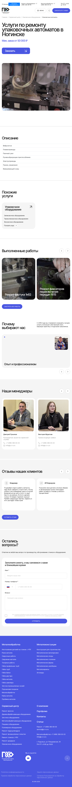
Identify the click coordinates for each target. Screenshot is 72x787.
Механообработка (8, 692)
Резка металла (7, 653)
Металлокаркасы (43, 669)
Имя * (7, 570)
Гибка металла (7, 679)
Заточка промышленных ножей (13, 686)
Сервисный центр (10, 706)
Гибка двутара (7, 676)
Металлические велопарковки (48, 653)
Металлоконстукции (46, 644)
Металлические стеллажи (46, 659)
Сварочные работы (9, 656)
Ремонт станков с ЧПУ (10, 737)
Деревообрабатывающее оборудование (16, 714)
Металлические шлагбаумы (47, 666)
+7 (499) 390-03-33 (13, 443)
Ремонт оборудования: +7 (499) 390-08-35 (29, 4)
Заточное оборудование (10, 717)
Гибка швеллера (7, 683)
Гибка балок (6, 673)
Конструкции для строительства (48, 649)
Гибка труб (6, 669)
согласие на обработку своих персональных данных (27, 614)
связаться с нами (61, 10)
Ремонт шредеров (8, 741)
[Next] (67, 250)
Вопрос (7, 593)
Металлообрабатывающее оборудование (16, 721)
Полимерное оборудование (12, 727)
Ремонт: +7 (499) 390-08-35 (47, 727)
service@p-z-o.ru (43, 729)
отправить (36, 621)
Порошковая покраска (10, 689)
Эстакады (40, 673)
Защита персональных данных (48, 772)
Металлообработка (11, 644)
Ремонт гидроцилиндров (11, 731)
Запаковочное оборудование (14, 215)
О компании (42, 706)
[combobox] (10, 587)
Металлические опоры (45, 656)
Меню (42, 10)
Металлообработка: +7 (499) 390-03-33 (48, 4)
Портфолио (42, 711)
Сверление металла (9, 659)
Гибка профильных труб (10, 666)
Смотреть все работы (12, 306)
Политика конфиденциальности (12, 772)
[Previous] (61, 250)
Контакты (41, 716)
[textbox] (7, 587)
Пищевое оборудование (10, 724)
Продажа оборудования (14, 4)
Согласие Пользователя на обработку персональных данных (50, 776)
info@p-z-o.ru (10, 445)
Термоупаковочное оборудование (16, 219)
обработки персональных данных (53, 615)
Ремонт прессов (8, 711)
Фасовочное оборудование (13, 222)
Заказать (10, 50)
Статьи (40, 722)
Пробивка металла (8, 699)
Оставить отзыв (10, 517)
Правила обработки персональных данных (16, 776)
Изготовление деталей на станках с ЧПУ (16, 649)
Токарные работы (8, 663)
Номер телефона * (11, 581)
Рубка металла (7, 696)
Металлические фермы (45, 663)
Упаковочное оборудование (13, 208)
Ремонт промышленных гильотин (14, 734)
